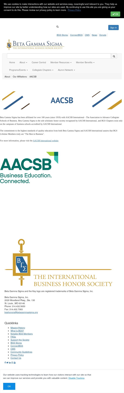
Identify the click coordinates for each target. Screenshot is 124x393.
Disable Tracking (76, 378)
